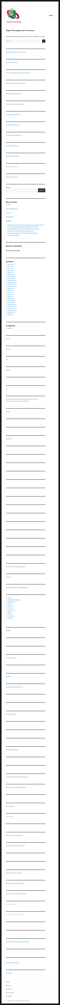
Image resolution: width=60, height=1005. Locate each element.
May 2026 (10, 270)
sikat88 (9, 612)
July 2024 (10, 315)
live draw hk (10, 616)
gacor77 (9, 604)
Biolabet (8, 676)
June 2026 (10, 268)
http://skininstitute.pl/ (12, 125)
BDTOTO (8, 630)
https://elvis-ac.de (11, 166)
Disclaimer (9, 996)
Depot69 (10, 618)
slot (7, 388)
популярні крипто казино (14, 873)
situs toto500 (11, 610)
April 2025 (10, 296)
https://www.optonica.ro (13, 114)
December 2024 (11, 304)
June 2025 (10, 292)
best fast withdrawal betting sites (15, 566)
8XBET (8, 370)
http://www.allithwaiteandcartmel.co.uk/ (18, 73)
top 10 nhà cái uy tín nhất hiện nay (16, 893)
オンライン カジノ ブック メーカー (15, 914)
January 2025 (11, 302)
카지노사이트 (9, 816)
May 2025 (10, 294)
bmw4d (8, 349)
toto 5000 (10, 606)
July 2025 (10, 290)
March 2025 (10, 298)
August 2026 (11, 264)
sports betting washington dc (14, 687)
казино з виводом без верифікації (16, 587)
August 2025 (11, 288)
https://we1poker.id (11, 177)
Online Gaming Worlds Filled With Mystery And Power (23, 227)
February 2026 (11, 276)
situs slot (8, 213)
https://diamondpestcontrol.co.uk (16, 52)
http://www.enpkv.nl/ (12, 145)
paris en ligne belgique (12, 962)
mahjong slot (10, 217)
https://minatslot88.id (12, 156)
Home (8, 982)
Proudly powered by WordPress (22, 1000)
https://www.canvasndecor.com (15, 104)
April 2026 (10, 272)
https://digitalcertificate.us (14, 135)
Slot (7, 359)
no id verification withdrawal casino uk (17, 777)
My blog (9, 328)
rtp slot (9, 598)
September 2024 (12, 310)
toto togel (9, 973)
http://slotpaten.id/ (11, 62)
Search (8, 187)
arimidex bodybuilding (14, 600)
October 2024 (11, 308)
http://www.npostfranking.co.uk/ (15, 83)
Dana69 (9, 614)
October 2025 (11, 284)
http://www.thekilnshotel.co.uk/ (15, 845)
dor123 (8, 338)
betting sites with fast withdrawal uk (16, 787)
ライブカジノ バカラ (11, 904)
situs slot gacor (10, 806)
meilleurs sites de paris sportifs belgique (17, 942)
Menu (51, 15)
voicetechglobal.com (12, 209)
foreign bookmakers (12, 749)
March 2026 (10, 274)
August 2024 (11, 312)
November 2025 (12, 282)
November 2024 (12, 306)
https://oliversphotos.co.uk (14, 93)
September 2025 (12, 286)
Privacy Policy (10, 992)
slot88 (8, 411)
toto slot (8, 577)
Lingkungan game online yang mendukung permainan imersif (25, 225)
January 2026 (11, 278)
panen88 (8, 221)
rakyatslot (9, 438)
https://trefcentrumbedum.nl (14, 835)
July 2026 (10, 266)
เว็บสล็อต (8, 204)
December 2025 (11, 280)
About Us (8, 985)
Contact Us (9, 989)
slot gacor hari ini (11, 714)
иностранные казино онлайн (15, 883)
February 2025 (11, 300)
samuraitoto (11, 602)
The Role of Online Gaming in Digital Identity (20, 231)
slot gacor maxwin (11, 657)
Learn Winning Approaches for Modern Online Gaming (23, 229)
